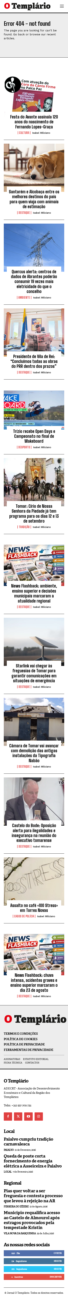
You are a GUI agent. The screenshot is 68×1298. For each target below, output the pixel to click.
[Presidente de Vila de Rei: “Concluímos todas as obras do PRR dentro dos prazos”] (34, 332)
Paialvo (9, 1150)
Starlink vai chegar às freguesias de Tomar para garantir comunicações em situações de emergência (34, 673)
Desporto (24, 447)
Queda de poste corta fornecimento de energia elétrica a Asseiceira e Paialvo (33, 1161)
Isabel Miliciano (41, 132)
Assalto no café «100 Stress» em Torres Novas (34, 908)
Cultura (24, 132)
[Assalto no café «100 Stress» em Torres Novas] (34, 881)
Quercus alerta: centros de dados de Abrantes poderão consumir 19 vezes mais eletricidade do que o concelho (34, 281)
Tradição (24, 526)
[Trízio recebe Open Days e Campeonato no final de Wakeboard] (34, 407)
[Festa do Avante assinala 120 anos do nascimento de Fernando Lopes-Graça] (34, 93)
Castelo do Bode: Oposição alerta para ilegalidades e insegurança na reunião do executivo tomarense (34, 833)
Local (8, 1171)
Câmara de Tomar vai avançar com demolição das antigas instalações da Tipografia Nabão (34, 753)
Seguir (58, 1261)
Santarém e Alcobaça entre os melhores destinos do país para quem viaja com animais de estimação (34, 199)
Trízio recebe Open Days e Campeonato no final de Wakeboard (34, 436)
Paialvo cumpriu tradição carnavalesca (28, 1141)
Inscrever (56, 1276)
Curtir (58, 1253)
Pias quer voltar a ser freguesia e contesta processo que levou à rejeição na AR (33, 1196)
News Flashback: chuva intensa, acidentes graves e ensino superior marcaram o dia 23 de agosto (34, 983)
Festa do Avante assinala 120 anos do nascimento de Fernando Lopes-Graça (34, 121)
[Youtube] (28, 1116)
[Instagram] (39, 1116)
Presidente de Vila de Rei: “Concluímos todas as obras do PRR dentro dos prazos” (34, 361)
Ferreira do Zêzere (16, 1206)
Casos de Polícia (24, 916)
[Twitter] (18, 1116)
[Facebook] (8, 1116)
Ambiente (24, 297)
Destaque (24, 212)
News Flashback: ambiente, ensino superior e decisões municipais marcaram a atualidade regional (34, 593)
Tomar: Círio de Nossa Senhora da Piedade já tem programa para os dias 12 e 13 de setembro (34, 514)
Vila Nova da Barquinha (20, 1233)
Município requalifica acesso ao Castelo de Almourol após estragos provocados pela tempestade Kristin (32, 1220)
